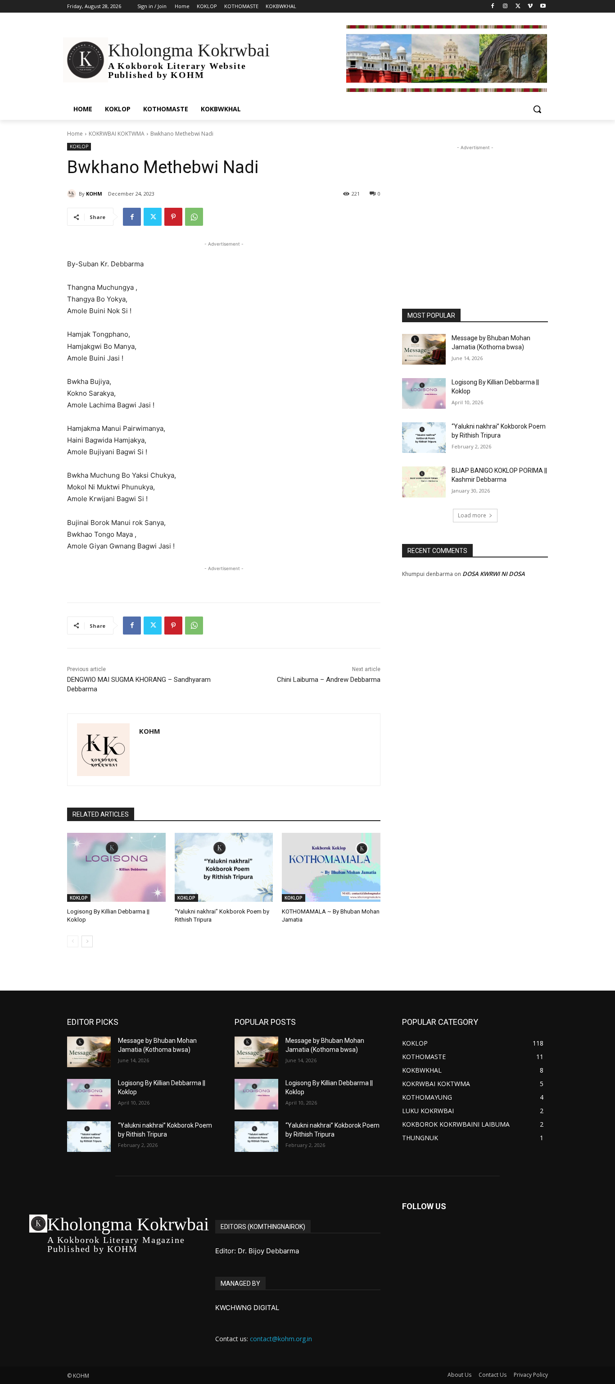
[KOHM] (73, 193)
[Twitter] (518, 6)
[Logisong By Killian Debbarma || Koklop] (116, 867)
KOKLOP (79, 146)
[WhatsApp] (194, 217)
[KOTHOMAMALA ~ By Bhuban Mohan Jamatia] (331, 867)
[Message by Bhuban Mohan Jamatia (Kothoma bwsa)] (424, 349)
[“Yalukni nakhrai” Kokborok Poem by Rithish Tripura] (224, 867)
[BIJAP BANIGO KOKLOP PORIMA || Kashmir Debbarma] (424, 481)
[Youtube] (543, 6)
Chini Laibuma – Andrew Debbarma (328, 680)
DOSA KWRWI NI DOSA (493, 574)
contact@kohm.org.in (281, 1338)
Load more (472, 515)
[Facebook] (493, 6)
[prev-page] (72, 941)
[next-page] (87, 941)
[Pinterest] (173, 217)
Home (75, 133)
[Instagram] (505, 6)
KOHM (94, 193)
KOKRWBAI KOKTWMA (117, 133)
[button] (537, 109)
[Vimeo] (530, 6)
